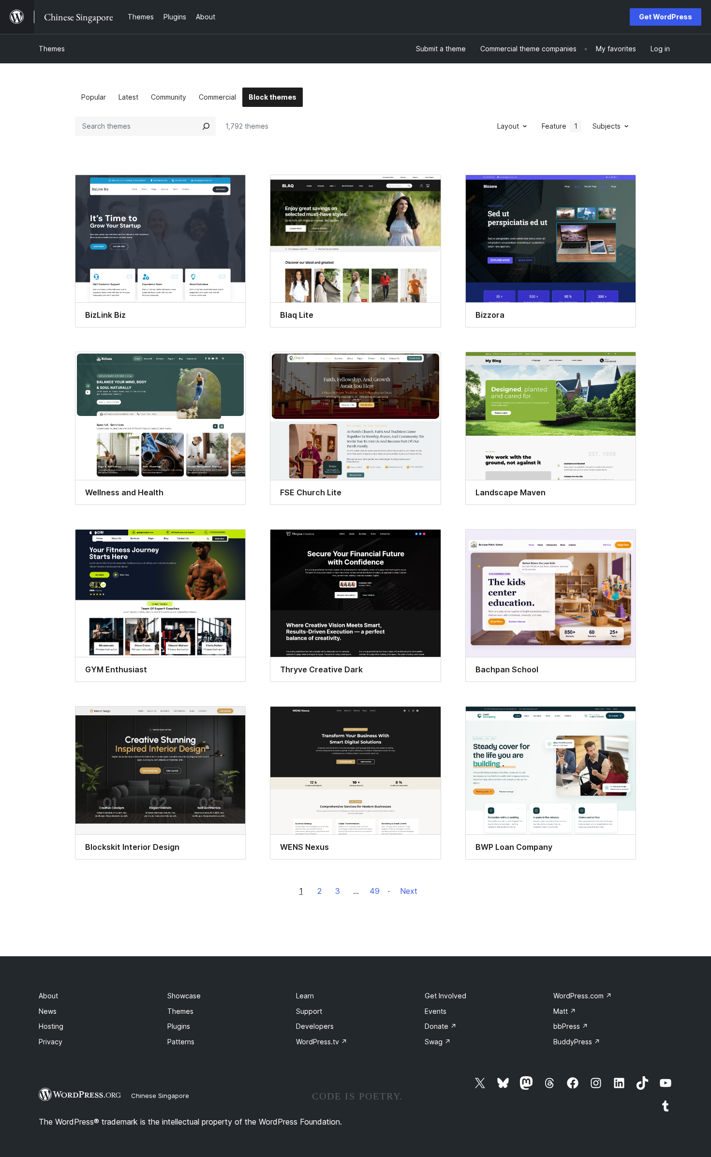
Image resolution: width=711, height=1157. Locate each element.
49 (375, 891)
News (48, 1011)
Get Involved (445, 996)
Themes (52, 48)
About (48, 996)
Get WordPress (665, 17)
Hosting (51, 1026)
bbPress (570, 1026)
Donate (441, 1026)
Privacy (50, 1042)
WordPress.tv (321, 1042)
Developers (315, 1026)
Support (309, 1011)
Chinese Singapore (160, 1095)
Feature (560, 126)
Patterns (180, 1042)
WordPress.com (582, 996)
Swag (438, 1042)
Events (435, 1011)
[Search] (206, 126)
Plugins (178, 1026)
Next (408, 891)
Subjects (606, 126)
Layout (508, 126)
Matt (564, 1011)
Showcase (184, 996)
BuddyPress (576, 1042)
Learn (305, 996)
